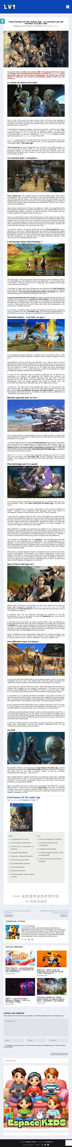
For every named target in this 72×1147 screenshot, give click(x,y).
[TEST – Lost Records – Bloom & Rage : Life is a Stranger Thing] (20, 987)
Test (45, 26)
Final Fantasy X (27, 136)
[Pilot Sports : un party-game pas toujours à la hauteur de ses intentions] (20, 958)
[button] (2, 21)
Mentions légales (28, 1145)
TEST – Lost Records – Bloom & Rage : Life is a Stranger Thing (17, 1000)
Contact (37, 1145)
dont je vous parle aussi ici (47, 607)
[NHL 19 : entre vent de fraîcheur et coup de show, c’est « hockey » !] (52, 959)
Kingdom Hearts (45, 134)
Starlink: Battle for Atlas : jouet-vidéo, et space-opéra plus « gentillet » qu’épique (50, 999)
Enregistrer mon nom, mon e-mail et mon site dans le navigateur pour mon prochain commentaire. (34, 1046)
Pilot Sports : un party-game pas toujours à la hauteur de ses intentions (19, 969)
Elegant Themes (31, 1142)
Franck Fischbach (27, 26)
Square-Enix (55, 73)
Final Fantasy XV (19, 455)
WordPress (49, 1142)
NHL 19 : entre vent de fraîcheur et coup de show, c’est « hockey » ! (50, 971)
